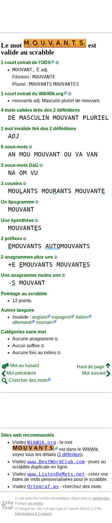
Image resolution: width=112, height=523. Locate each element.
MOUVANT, (23, 69)
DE (12, 117)
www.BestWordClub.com (56, 461)
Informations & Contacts (33, 514)
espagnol (61, 317)
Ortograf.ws (43, 486)
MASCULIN (34, 117)
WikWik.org (51, 93)
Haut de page (91, 366)
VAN (92, 154)
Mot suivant (94, 373)
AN (12, 154)
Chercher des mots (27, 380)
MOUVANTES (66, 84)
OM (23, 172)
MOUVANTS (40, 84)
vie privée (35, 503)
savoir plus (100, 498)
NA (12, 172)
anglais (39, 317)
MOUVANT (66, 117)
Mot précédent (20, 373)
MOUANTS (23, 191)
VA (79, 154)
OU (68, 154)
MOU (24, 154)
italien (82, 317)
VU (34, 172)
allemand (21, 322)
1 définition (70, 454)
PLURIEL (96, 117)
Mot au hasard (24, 365)
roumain (44, 322)
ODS (46, 62)
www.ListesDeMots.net (56, 474)
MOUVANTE (43, 77)
